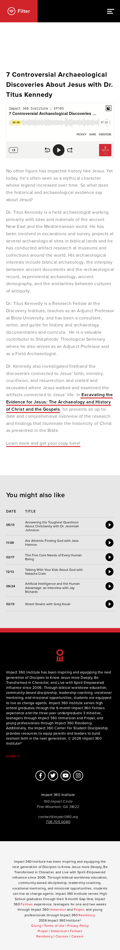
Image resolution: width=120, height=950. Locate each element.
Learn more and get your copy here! (43, 443)
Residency (86, 915)
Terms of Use (54, 926)
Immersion (57, 909)
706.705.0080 (58, 822)
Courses (62, 936)
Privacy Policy (78, 926)
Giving (36, 926)
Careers (77, 936)
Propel (79, 909)
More (11, 756)
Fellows (27, 904)
